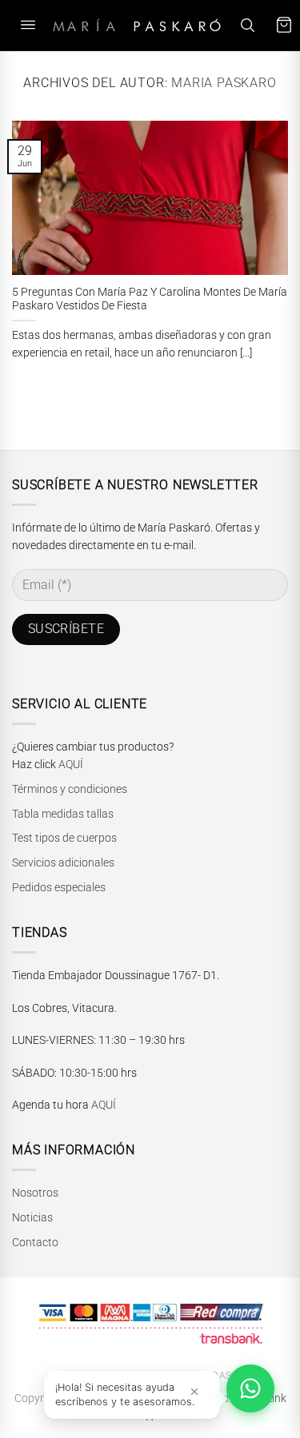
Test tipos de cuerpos (64, 837)
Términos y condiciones (69, 789)
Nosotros (35, 1192)
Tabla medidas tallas (63, 813)
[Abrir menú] (28, 25)
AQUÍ (70, 764)
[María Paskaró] (136, 25)
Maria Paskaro (223, 82)
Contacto (35, 1242)
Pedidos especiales (59, 887)
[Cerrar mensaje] (194, 1391)
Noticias (32, 1217)
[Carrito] (284, 25)
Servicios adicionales (63, 862)
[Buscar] (247, 25)
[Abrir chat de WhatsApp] (250, 1388)
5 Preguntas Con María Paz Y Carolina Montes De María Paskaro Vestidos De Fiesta (149, 299)
